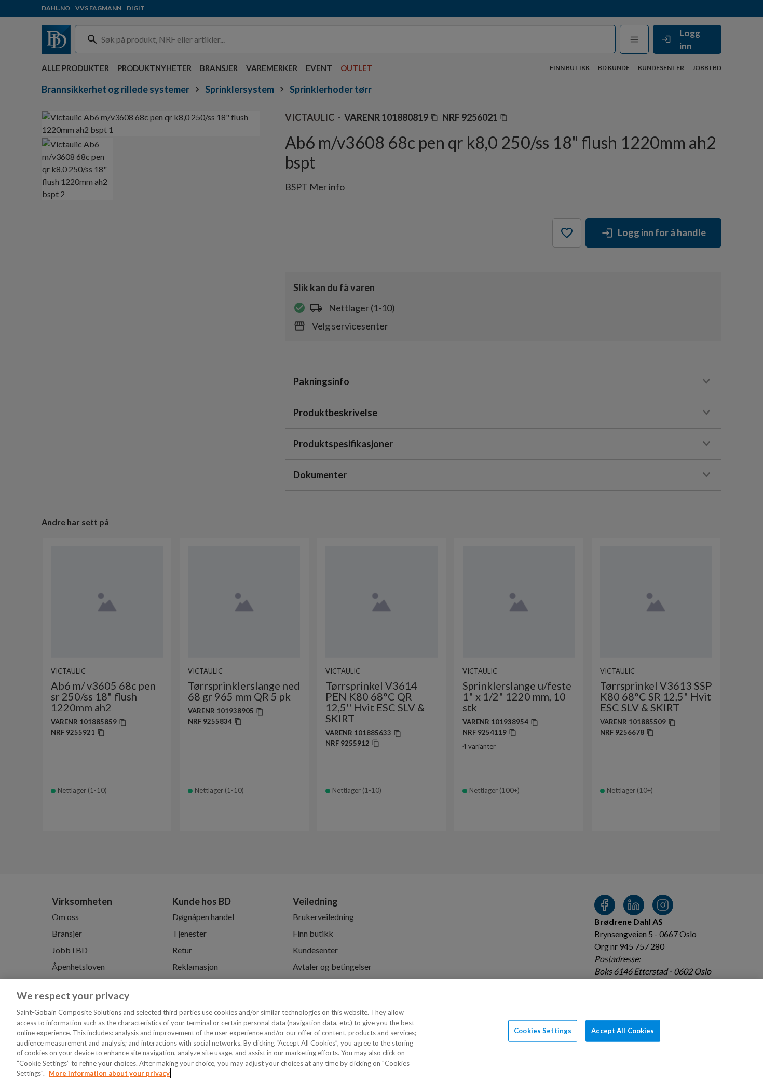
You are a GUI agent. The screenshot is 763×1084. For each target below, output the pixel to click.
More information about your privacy (109, 1073)
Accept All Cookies (622, 1030)
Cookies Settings (542, 1030)
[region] (381, 1031)
